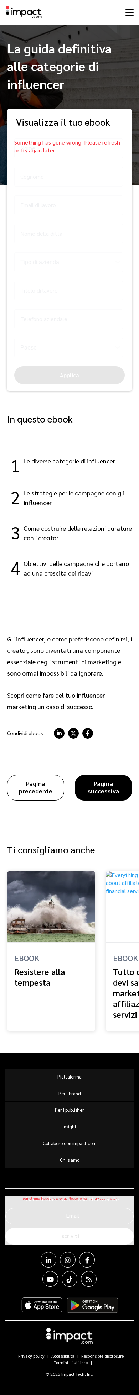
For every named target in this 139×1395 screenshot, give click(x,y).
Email (72, 1215)
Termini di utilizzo (71, 1362)
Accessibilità (62, 1356)
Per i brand (69, 1093)
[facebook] (87, 733)
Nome (27, 148)
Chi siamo (69, 1160)
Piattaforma (69, 1077)
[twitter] (73, 733)
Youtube (50, 1278)
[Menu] (128, 12)
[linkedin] (59, 733)
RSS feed (88, 1278)
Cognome (32, 176)
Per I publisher (69, 1110)
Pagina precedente (35, 787)
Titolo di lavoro (39, 290)
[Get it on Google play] (92, 1305)
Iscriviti (69, 1235)
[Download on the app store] (42, 1305)
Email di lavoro (38, 205)
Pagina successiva (103, 787)
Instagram (67, 1259)
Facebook (86, 1259)
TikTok (69, 1278)
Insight (70, 1126)
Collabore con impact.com (70, 1143)
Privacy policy (31, 1356)
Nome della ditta (41, 233)
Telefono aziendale (43, 318)
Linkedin (48, 1259)
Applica (69, 375)
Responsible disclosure (102, 1356)
